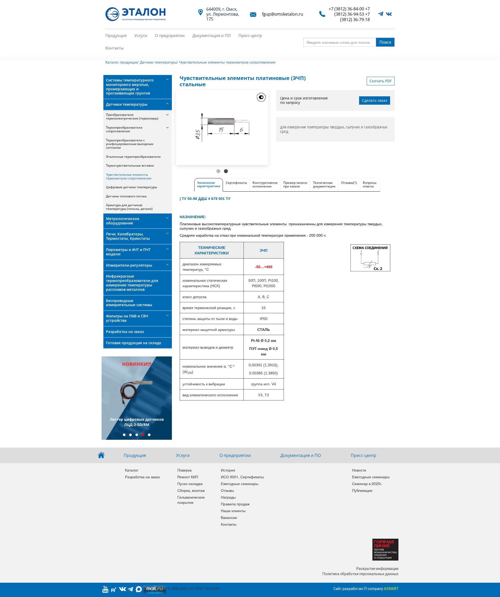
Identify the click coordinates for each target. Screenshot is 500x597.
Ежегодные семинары (239, 483)
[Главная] (137, 14)
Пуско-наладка (190, 483)
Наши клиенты (233, 510)
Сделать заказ (374, 100)
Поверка (184, 470)
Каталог (131, 470)
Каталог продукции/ (122, 62)
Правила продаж (235, 503)
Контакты (114, 48)
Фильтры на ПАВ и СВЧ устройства (127, 318)
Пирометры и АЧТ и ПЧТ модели (128, 251)
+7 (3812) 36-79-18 (355, 16)
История (228, 470)
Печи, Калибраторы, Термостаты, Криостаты (128, 236)
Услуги (140, 35)
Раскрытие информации (377, 569)
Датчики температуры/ (159, 62)
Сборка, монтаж (191, 490)
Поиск (385, 42)
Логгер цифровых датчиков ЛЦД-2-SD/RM (137, 422)
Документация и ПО (211, 35)
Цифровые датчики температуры (131, 187)
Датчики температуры (126, 104)
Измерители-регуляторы (129, 265)
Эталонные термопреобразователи (133, 156)
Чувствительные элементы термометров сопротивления (227, 62)
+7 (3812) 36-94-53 (352, 11)
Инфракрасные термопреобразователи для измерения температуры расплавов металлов (132, 283)
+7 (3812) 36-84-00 (346, 9)
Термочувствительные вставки (130, 165)
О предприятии (170, 35)
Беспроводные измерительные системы (129, 302)
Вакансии (229, 517)
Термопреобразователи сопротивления (124, 129)
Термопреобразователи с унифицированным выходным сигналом (129, 144)
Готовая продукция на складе (133, 342)
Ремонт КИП (187, 476)
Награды (228, 497)
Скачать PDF (381, 80)
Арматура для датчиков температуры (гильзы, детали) (129, 207)
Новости (359, 470)
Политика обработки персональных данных (360, 574)
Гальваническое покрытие (191, 499)
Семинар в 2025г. (367, 483)
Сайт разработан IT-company (365, 589)
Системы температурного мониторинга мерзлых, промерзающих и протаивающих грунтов (130, 87)
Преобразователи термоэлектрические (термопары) (132, 116)
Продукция (116, 35)
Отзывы (227, 490)
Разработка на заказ (125, 331)
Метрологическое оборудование (122, 220)
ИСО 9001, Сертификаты (239, 476)
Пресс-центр (250, 35)
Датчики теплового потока (126, 196)
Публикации (362, 490)
